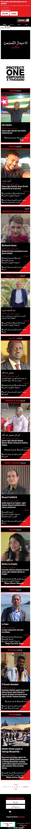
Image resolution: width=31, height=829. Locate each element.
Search (4, 24)
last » (15, 789)
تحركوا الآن (15, 806)
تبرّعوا (19, 24)
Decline (5, 13)
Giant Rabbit (21, 817)
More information (5, 10)
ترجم (2, 27)
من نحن (12, 24)
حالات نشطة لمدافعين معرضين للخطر (23, 824)
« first (16, 784)
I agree (13, 13)
